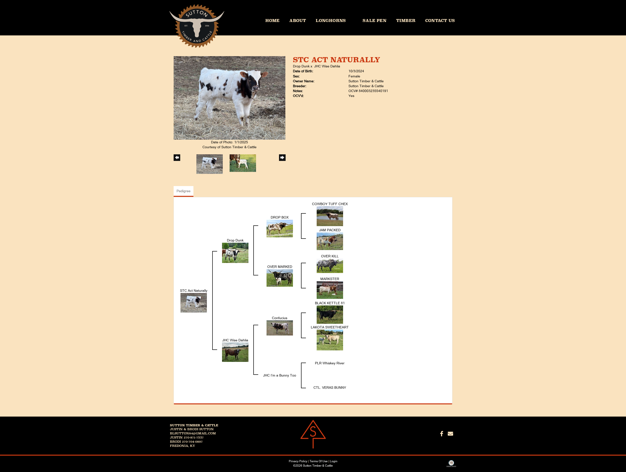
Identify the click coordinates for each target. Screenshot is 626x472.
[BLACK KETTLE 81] (330, 314)
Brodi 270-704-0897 (186, 441)
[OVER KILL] (330, 265)
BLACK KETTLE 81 (330, 303)
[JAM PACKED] (330, 241)
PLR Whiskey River (330, 363)
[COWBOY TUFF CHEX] (330, 216)
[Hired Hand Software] (451, 465)
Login (333, 461)
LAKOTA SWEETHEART (330, 327)
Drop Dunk (301, 66)
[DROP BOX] (280, 228)
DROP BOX (280, 217)
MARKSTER (329, 279)
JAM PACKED (330, 230)
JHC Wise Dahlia (327, 66)
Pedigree (183, 191)
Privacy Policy (298, 461)
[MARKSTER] (330, 290)
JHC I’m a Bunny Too (279, 375)
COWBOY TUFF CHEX (330, 204)
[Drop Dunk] (235, 253)
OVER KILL (330, 256)
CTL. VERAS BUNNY (329, 387)
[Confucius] (280, 328)
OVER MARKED (279, 267)
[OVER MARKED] (280, 278)
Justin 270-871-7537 (187, 437)
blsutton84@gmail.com (193, 433)
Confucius (279, 318)
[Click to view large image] (229, 98)
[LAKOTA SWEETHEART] (330, 340)
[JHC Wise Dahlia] (235, 352)
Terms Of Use (319, 461)
